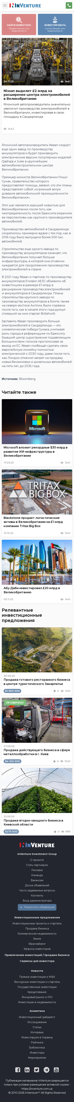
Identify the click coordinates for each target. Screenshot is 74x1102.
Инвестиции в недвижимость (37, 1002)
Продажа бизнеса (37, 928)
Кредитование (37, 992)
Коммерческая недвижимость (37, 933)
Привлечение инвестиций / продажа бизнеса (37, 955)
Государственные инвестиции (37, 987)
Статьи (37, 1027)
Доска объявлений (37, 885)
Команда (37, 875)
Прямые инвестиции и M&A (37, 976)
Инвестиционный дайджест (37, 1017)
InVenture (37, 854)
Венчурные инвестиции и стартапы (37, 982)
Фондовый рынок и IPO (37, 997)
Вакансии (37, 880)
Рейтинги (37, 1042)
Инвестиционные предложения (37, 917)
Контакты (37, 895)
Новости (37, 970)
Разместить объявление (39, 907)
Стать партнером (37, 865)
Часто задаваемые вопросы (37, 890)
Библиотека (37, 1047)
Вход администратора (37, 900)
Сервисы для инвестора (37, 961)
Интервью (37, 1032)
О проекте (37, 860)
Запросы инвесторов (37, 949)
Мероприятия (37, 1057)
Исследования (37, 1022)
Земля (37, 938)
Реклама (37, 870)
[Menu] (5, 5)
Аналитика (37, 1011)
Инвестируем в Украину (37, 1037)
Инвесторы (37, 1052)
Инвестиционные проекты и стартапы (37, 923)
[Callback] (69, 5)
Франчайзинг (37, 943)
